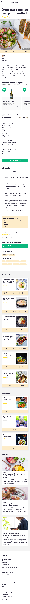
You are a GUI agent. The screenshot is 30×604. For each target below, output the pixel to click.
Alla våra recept (6, 566)
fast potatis (12, 254)
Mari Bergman (14, 55)
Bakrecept (4, 562)
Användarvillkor (6, 576)
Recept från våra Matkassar (13, 261)
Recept (5, 6)
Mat (3, 261)
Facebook (4, 588)
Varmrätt (23, 261)
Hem (3, 6)
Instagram (4, 586)
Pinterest (4, 584)
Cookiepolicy (5, 574)
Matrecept (4, 561)
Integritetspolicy (6, 577)
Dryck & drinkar (6, 564)
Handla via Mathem (15, 160)
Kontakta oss (5, 594)
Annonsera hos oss (7, 596)
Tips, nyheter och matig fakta (10, 567)
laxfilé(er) (5, 254)
